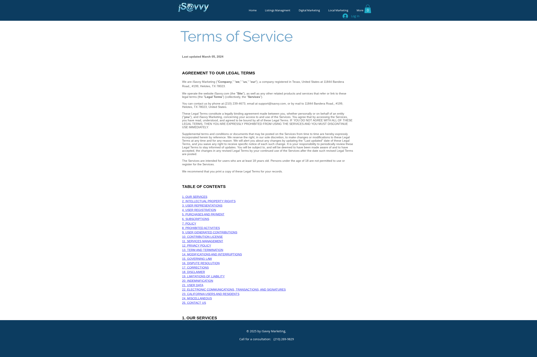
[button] (367, 9)
